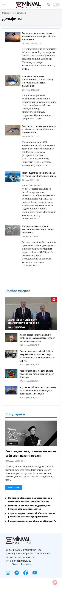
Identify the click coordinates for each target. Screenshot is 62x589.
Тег (13, 13)
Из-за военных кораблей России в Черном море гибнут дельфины (38, 229)
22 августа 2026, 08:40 (16, 461)
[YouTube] (34, 572)
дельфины (21, 13)
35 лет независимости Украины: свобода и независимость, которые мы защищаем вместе (37, 338)
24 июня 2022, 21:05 (31, 136)
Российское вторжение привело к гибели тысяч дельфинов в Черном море (39, 129)
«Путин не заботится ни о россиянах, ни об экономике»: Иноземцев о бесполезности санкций (38, 390)
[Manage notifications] (55, 582)
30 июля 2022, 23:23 (31, 90)
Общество (12, 443)
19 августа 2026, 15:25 (30, 365)
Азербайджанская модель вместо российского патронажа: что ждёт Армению (37, 374)
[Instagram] (8, 572)
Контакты (26, 564)
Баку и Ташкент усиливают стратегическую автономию (23, 321)
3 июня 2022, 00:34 (31, 180)
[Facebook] (25, 572)
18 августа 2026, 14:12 (30, 398)
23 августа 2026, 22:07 (18, 327)
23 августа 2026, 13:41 (30, 345)
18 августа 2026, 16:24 (30, 381)
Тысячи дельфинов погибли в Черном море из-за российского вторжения (39, 36)
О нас (15, 564)
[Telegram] (16, 572)
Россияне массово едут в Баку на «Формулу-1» (32, 521)
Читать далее (13, 487)
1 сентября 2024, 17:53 (32, 43)
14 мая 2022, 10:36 (30, 237)
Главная (5, 13)
